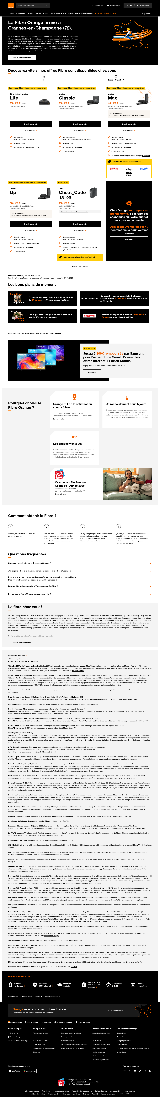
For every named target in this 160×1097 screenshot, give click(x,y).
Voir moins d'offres (80, 267)
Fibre (44, 80)
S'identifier (129, 239)
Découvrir (92, 372)
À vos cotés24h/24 (117, 984)
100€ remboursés (70, 257)
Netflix (41, 821)
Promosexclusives (18, 984)
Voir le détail (30, 130)
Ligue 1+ (55, 821)
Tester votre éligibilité (22, 57)
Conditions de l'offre (16, 655)
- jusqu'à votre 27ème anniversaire (74, 212)
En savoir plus (59, 419)
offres (17, 278)
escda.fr (74, 967)
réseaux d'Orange (51, 936)
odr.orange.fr (82, 771)
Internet (38, 752)
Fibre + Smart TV (116, 80)
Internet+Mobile (49, 752)
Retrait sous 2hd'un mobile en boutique (94, 984)
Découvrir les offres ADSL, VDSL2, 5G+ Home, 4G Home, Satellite (34, 333)
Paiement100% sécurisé (45, 984)
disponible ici (92, 704)
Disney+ (48, 821)
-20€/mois (115, 155)
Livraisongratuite (67, 984)
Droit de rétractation (142, 984)
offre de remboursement (32, 278)
